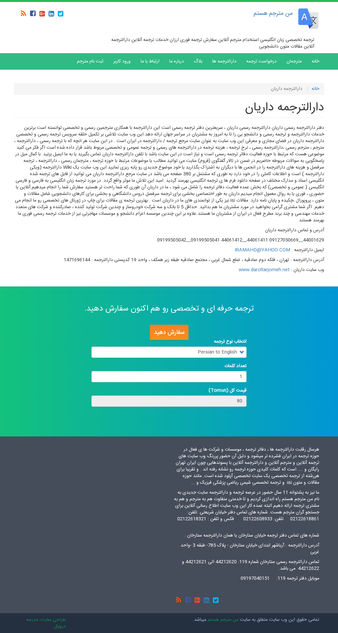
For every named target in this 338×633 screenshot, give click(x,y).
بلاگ (198, 61)
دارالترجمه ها (224, 61)
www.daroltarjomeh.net (264, 270)
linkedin (51, 13)
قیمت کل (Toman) (228, 390)
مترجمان (294, 61)
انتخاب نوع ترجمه (230, 341)
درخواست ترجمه (261, 61)
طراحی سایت (53, 620)
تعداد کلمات (235, 366)
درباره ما (176, 61)
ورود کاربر (122, 61)
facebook (32, 13)
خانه (315, 61)
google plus (42, 13)
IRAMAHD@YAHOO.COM (262, 250)
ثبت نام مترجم (90, 61)
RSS (23, 13)
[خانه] (308, 18)
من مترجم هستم (273, 14)
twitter (60, 13)
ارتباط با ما (150, 61)
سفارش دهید (169, 332)
